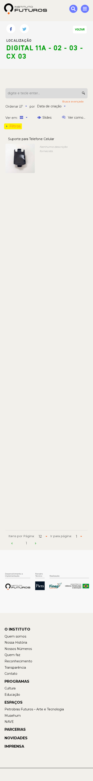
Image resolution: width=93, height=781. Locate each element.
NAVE (9, 721)
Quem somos (15, 636)
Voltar (80, 29)
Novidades (16, 738)
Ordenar (11, 106)
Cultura (10, 688)
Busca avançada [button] (73, 101)
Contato (11, 673)
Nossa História (16, 642)
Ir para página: (61, 536)
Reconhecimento (18, 661)
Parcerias (15, 729)
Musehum (13, 715)
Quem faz (12, 654)
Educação (12, 694)
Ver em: (12, 118)
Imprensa (14, 746)
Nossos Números (18, 648)
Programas (17, 681)
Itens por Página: (21, 536)
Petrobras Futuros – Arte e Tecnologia (34, 709)
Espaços (14, 702)
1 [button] (26, 543)
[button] (11, 544)
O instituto (17, 629)
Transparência (15, 667)
